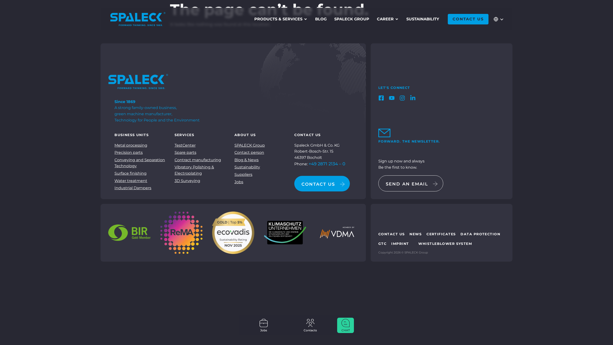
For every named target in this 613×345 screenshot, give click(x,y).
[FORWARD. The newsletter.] (382, 133)
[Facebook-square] (381, 98)
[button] (10, 334)
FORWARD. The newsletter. (409, 141)
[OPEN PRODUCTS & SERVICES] (305, 19)
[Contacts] (310, 323)
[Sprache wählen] (498, 19)
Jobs (263, 330)
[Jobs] (264, 323)
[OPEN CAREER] (397, 19)
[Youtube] (392, 98)
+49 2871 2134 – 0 (327, 164)
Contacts (310, 330)
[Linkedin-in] (413, 98)
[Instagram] (402, 98)
